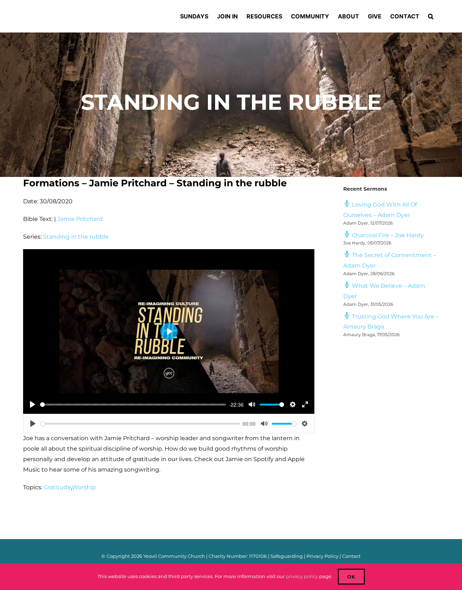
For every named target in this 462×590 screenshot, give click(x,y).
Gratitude (57, 487)
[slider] (133, 404)
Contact (351, 556)
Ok (351, 577)
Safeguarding (286, 556)
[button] (430, 16)
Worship (84, 487)
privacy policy (302, 576)
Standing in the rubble (76, 236)
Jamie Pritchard (80, 219)
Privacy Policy (322, 556)
